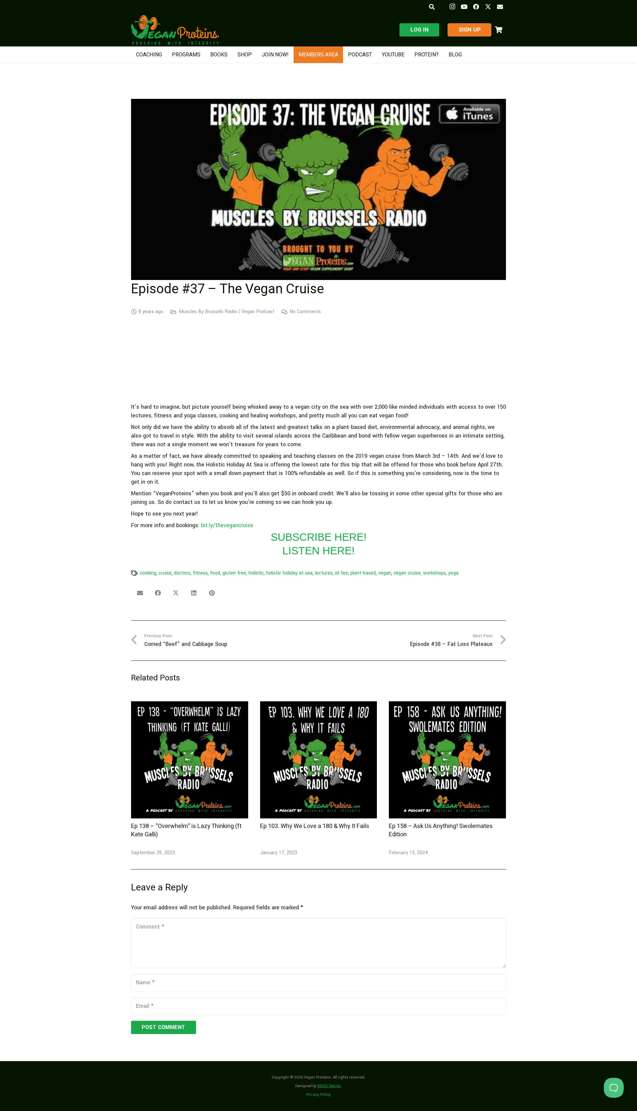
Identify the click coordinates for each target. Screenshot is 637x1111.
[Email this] (140, 593)
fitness (200, 573)
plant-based (363, 573)
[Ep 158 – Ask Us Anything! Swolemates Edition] (447, 759)
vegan (384, 573)
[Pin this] (212, 593)
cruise (165, 573)
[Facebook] (476, 7)
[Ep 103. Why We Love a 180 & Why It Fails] (318, 759)
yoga (453, 573)
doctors (182, 573)
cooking (148, 573)
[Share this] (158, 593)
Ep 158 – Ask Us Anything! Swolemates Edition (441, 830)
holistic (256, 573)
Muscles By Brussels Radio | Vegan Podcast (226, 311)
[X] (488, 7)
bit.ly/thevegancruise (227, 525)
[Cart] (498, 29)
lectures (323, 573)
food (215, 573)
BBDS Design (329, 1086)
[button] (431, 7)
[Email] (500, 7)
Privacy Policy (318, 1094)
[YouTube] (464, 7)
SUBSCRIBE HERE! (319, 537)
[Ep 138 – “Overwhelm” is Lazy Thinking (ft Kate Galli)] (189, 759)
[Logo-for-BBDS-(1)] (175, 30)
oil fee (341, 573)
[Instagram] (452, 7)
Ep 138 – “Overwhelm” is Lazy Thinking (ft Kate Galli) (186, 830)
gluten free (234, 573)
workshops (434, 573)
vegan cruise (407, 573)
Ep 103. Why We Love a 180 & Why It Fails (314, 826)
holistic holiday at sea (289, 573)
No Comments (305, 311)
